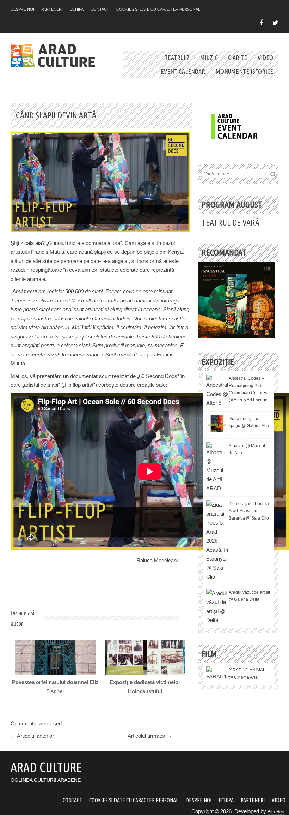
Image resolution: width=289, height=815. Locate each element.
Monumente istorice (244, 71)
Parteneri (52, 9)
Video (265, 57)
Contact (100, 9)
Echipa (77, 9)
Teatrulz (177, 57)
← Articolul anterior (32, 736)
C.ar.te (237, 57)
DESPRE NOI (22, 9)
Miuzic (208, 57)
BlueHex (276, 811)
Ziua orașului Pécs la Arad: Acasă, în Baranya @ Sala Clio (249, 511)
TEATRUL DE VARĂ (230, 222)
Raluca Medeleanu (157, 560)
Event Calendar (183, 71)
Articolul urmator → (150, 736)
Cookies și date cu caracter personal (158, 9)
